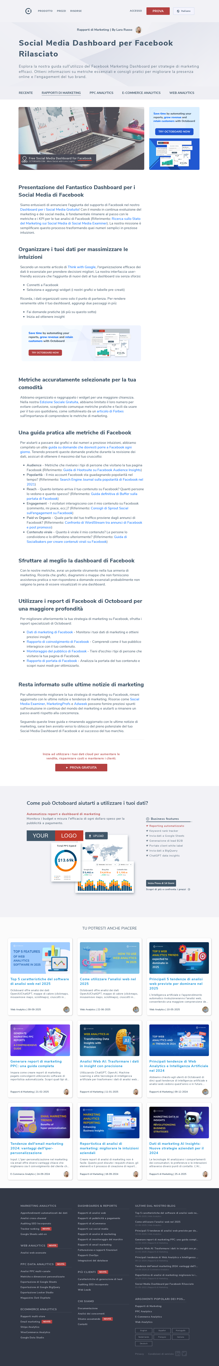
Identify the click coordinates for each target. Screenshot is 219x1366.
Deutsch (144, 1343)
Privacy (139, 1354)
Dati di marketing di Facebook (50, 632)
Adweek (80, 704)
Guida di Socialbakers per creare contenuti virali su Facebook (77, 539)
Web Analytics (181, 93)
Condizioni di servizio (161, 1354)
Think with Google (82, 267)
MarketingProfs (58, 704)
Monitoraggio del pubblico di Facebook (57, 651)
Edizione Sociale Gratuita (59, 402)
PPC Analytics (101, 93)
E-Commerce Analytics (141, 93)
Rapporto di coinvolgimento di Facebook (58, 641)
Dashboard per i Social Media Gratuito (49, 209)
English (143, 1331)
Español (162, 1331)
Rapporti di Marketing (93, 30)
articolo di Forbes (110, 411)
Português (180, 1331)
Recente (26, 93)
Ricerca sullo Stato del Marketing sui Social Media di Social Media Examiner (80, 221)
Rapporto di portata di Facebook (52, 661)
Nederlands (143, 1337)
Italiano (180, 1337)
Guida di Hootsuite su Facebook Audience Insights (102, 470)
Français (162, 1337)
